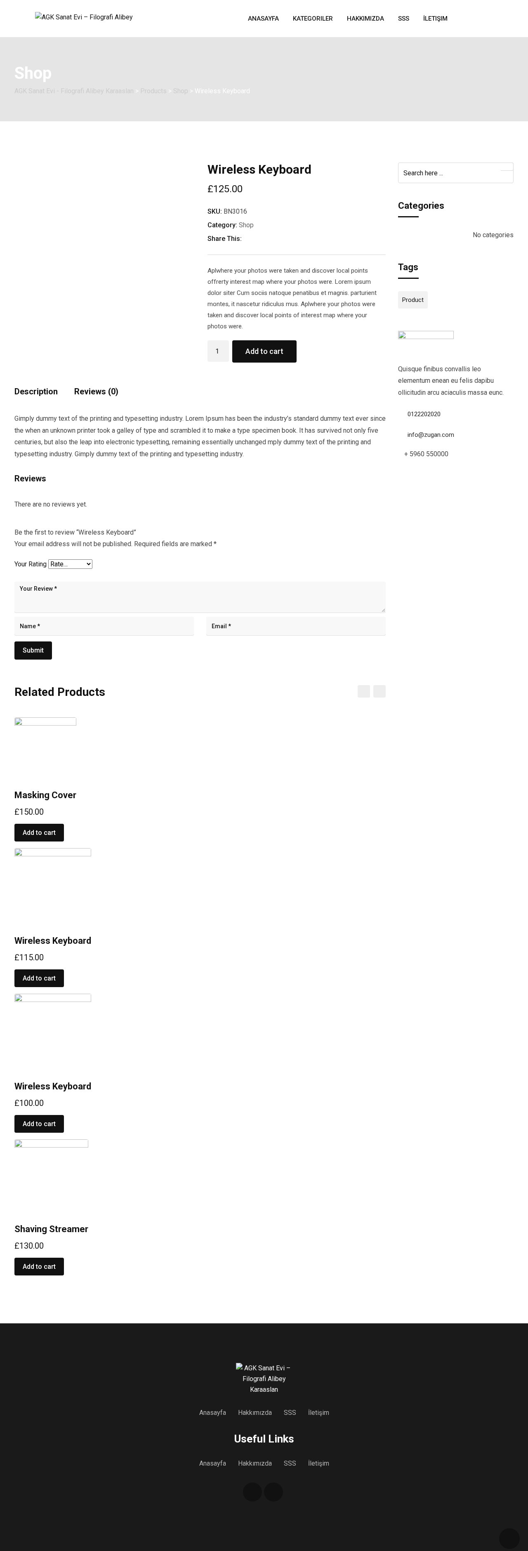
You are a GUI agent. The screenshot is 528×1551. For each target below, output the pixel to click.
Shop (246, 225)
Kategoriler (313, 18)
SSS (403, 18)
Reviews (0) (96, 391)
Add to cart (264, 351)
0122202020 (424, 414)
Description (36, 391)
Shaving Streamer (51, 1229)
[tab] (36, 394)
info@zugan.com (431, 434)
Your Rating (30, 564)
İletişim (435, 18)
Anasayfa (263, 18)
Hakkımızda (365, 18)
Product (413, 300)
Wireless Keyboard (52, 941)
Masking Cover (45, 795)
